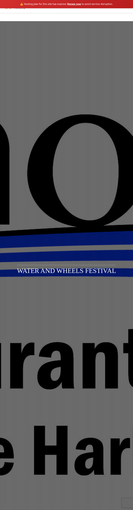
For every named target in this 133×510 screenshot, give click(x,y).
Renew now (74, 3)
